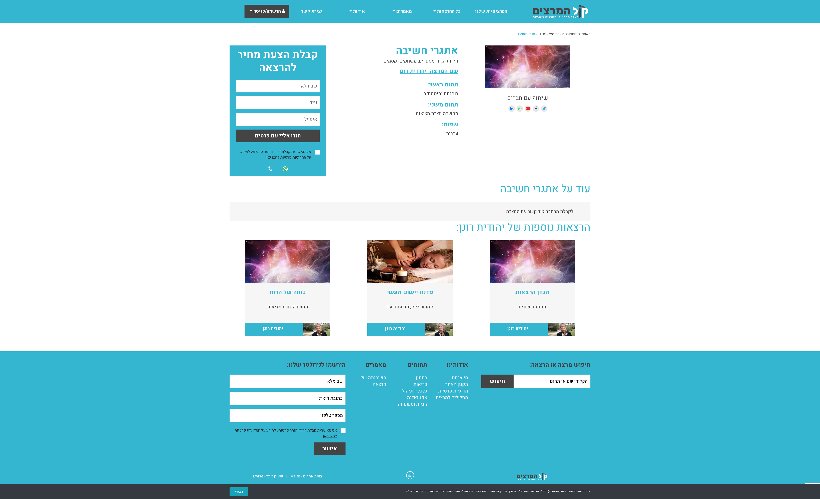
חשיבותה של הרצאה (373, 381)
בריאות (420, 384)
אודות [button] (358, 11)
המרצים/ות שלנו (491, 11)
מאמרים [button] (403, 11)
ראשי (586, 34)
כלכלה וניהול (414, 391)
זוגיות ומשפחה (412, 404)
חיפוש (497, 381)
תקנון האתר (456, 384)
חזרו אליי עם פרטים (278, 136)
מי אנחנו (460, 377)
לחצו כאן (272, 157)
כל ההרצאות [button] (448, 11)
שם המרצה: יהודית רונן (428, 71)
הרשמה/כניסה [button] (267, 11)
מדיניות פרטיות (453, 391)
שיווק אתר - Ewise (268, 476)
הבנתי (239, 491)
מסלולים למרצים (452, 397)
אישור (329, 449)
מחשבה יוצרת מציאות (560, 34)
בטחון (421, 377)
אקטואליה (417, 397)
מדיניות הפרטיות (423, 491)
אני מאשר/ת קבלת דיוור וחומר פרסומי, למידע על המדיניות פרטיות (275, 154)
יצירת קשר (311, 11)
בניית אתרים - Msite (306, 476)
